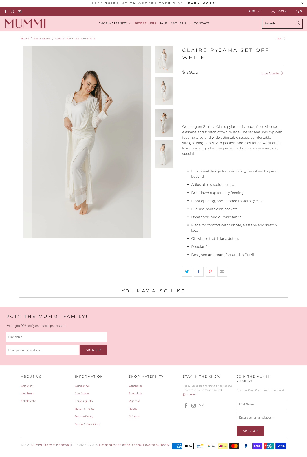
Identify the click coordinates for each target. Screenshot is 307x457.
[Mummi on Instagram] (12, 11)
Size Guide (270, 73)
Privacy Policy (84, 416)
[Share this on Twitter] (187, 272)
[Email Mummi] (19, 11)
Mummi (36, 444)
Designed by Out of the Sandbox (120, 444)
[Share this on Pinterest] (210, 272)
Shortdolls (135, 393)
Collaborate (28, 401)
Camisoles (135, 385)
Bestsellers (145, 23)
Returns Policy (84, 408)
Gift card (134, 416)
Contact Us (82, 385)
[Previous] (27, 142)
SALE (163, 23)
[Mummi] (25, 23)
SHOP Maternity (113, 23)
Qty (185, 105)
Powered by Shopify (156, 444)
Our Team (27, 393)
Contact (201, 23)
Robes (133, 408)
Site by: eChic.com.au (57, 444)
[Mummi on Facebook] (5, 11)
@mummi (190, 394)
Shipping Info (84, 401)
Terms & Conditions (87, 424)
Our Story (27, 385)
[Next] (147, 142)
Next (279, 38)
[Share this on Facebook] (199, 272)
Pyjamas (134, 401)
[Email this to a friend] (222, 272)
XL (213, 92)
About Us (178, 23)
